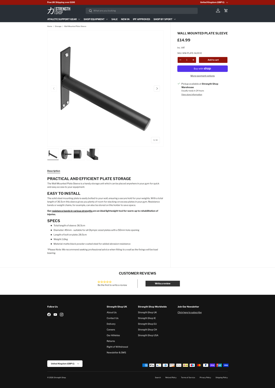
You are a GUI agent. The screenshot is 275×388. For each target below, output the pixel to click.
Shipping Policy (222, 377)
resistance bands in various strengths (72, 211)
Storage (58, 26)
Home (49, 26)
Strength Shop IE (147, 318)
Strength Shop (60, 377)
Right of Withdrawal (117, 346)
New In (125, 19)
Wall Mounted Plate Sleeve (75, 26)
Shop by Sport (163, 19)
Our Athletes (113, 335)
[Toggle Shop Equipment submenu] (107, 19)
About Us (112, 312)
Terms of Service (188, 377)
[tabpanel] (105, 215)
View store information (191, 94)
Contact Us (112, 318)
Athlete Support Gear (62, 19)
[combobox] (142, 11)
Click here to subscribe (190, 312)
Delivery (111, 324)
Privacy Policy (205, 377)
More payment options (202, 75)
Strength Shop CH (147, 329)
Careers (111, 329)
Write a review (162, 283)
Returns (111, 341)
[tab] (53, 171)
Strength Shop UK (147, 312)
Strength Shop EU (147, 324)
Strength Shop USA (148, 335)
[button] (226, 10)
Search (158, 377)
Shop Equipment (94, 19)
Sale (114, 19)
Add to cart (213, 59)
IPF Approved (141, 19)
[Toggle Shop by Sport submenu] (174, 19)
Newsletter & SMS (116, 352)
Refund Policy (170, 377)
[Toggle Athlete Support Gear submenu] (79, 19)
